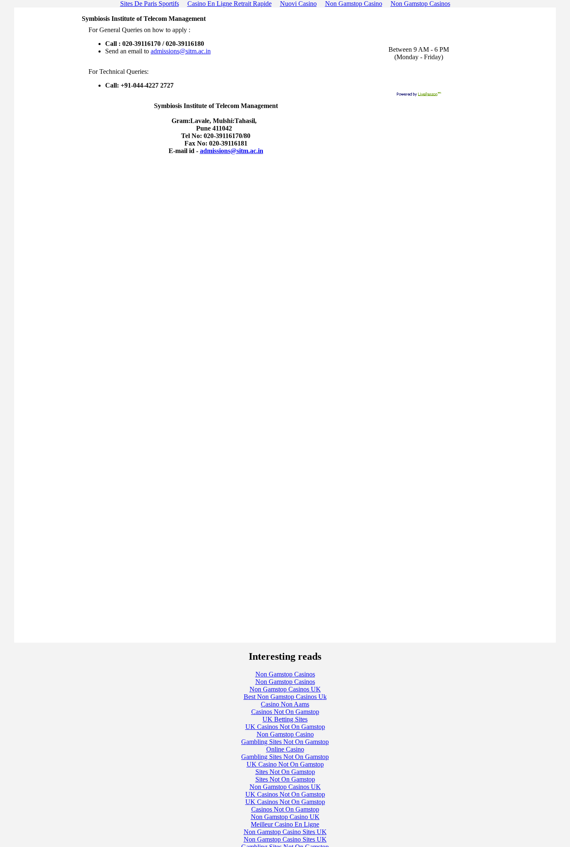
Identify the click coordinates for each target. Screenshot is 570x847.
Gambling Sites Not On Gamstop (285, 741)
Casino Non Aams (285, 704)
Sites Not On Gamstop (285, 771)
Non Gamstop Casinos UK (285, 689)
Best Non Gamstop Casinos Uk (285, 696)
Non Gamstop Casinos (285, 674)
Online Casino (285, 749)
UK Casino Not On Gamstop (285, 764)
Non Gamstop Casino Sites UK (285, 831)
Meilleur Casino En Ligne (285, 824)
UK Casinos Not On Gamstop (285, 726)
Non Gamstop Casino (285, 734)
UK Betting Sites (285, 719)
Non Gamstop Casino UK (285, 816)
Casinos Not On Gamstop (285, 711)
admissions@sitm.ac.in (181, 51)
